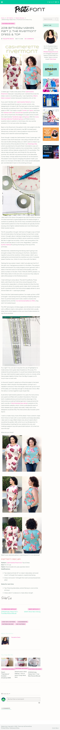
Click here (53, 59)
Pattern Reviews (8, 23)
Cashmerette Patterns (24, 102)
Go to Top (55, 728)
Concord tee (19, 112)
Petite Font (4, 726)
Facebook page (17, 117)
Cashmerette (22, 621)
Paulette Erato (8, 38)
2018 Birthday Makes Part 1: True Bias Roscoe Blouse (34, 674)
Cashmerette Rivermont (14, 562)
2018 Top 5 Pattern (8, 621)
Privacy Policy (5, 728)
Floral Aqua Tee (32, 144)
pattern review (7, 624)
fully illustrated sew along (19, 403)
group (27, 117)
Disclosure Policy (14, 728)
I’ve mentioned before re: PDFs (25, 301)
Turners (24, 110)
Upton (31, 110)
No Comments (29, 38)
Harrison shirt (8, 112)
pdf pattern (20, 624)
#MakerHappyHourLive (51, 51)
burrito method (6, 244)
